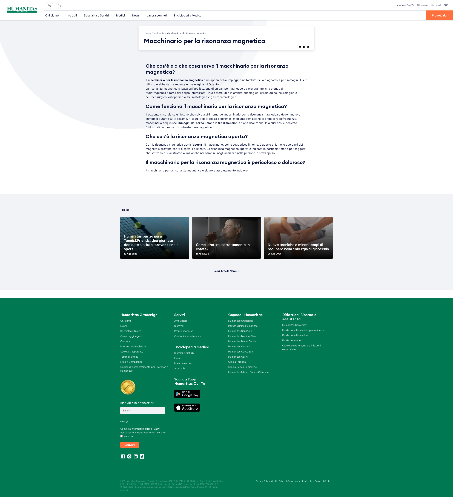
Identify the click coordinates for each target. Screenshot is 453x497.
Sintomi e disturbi (184, 352)
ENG (446, 5)
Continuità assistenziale (187, 336)
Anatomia (179, 368)
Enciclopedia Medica (188, 15)
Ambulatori (180, 320)
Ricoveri (179, 325)
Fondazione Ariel (291, 340)
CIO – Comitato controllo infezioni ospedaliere (301, 347)
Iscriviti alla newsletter (137, 403)
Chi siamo (52, 15)
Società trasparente (131, 351)
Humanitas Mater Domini (242, 341)
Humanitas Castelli (239, 346)
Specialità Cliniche (130, 330)
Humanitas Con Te (405, 5)
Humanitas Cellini (238, 356)
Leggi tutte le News (225, 270)
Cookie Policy (278, 481)
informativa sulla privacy (145, 428)
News (136, 15)
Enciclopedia (158, 33)
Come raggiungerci (131, 336)
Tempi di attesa (129, 356)
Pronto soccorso (183, 330)
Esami (177, 358)
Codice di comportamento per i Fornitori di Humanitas (144, 368)
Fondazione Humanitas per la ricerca (303, 330)
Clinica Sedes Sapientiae (242, 366)
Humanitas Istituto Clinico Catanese (248, 372)
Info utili (71, 15)
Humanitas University (294, 324)
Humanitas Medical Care (242, 336)
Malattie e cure (182, 363)
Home (147, 33)
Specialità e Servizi (96, 15)
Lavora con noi (157, 15)
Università (436, 5)
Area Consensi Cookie (320, 481)
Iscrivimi (130, 444)
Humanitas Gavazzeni (240, 351)
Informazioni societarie (133, 346)
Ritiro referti (422, 5)
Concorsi (125, 341)
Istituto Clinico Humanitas (242, 325)
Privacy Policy (263, 481)
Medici (120, 15)
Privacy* (124, 421)
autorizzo (128, 436)
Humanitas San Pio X (240, 330)
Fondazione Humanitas (295, 335)
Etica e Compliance (131, 361)
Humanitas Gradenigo (240, 320)
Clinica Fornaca (237, 361)
